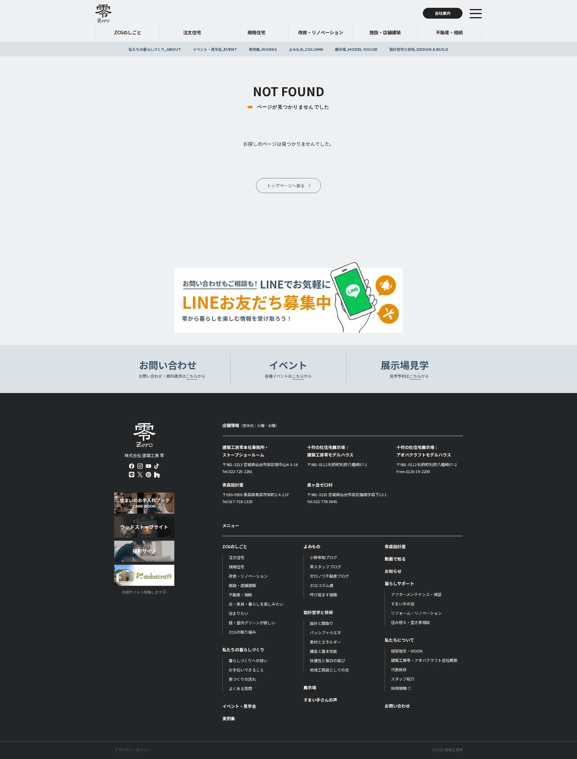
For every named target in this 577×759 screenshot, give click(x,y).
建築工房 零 (103, 13)
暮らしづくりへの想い (248, 660)
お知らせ (393, 571)
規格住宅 (236, 567)
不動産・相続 (240, 595)
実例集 (263, 49)
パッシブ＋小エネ (325, 632)
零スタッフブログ (325, 567)
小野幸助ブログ (323, 557)
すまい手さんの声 (320, 700)
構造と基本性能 (323, 651)
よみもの (306, 49)
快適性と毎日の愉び (327, 660)
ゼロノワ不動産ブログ (329, 576)
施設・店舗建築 (242, 585)
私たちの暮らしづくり (155, 49)
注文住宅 (236, 557)
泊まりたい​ (238, 613)
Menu (485, 13)
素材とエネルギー (325, 642)
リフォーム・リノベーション (416, 613)
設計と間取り (321, 623)
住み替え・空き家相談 (410, 622)
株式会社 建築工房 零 (144, 435)
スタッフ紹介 (402, 679)
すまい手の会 (402, 604)
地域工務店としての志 (329, 670)
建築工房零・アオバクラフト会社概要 (424, 660)
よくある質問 (240, 688)
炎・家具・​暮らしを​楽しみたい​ (256, 604)
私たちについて (399, 640)
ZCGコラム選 (321, 585)
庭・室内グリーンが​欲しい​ (252, 622)
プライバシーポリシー (132, 749)
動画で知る (395, 559)
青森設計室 (395, 546)
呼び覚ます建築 (323, 595)
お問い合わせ (397, 706)
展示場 (356, 49)
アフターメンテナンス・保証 (416, 594)
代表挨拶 (399, 669)
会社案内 (442, 13)
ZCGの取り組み (242, 632)
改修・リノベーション (248, 576)
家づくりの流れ (242, 679)
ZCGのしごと (234, 546)
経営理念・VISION (407, 651)
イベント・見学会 (215, 49)
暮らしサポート (399, 583)
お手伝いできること (246, 670)
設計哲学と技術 (418, 49)
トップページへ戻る (286, 186)
